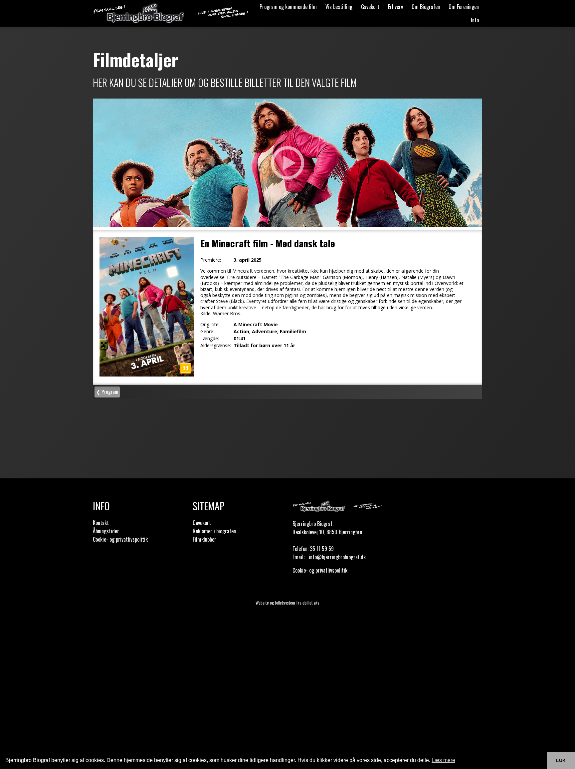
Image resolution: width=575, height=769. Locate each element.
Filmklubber (204, 539)
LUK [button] (561, 760)
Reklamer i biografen (214, 531)
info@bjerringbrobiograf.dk (337, 557)
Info (475, 20)
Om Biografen (426, 7)
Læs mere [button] (443, 760)
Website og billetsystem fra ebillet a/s (287, 602)
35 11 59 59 (322, 549)
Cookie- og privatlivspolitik (120, 539)
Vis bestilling (338, 7)
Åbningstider (106, 531)
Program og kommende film (288, 7)
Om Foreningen (464, 7)
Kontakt (101, 523)
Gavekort (370, 7)
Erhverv (395, 7)
